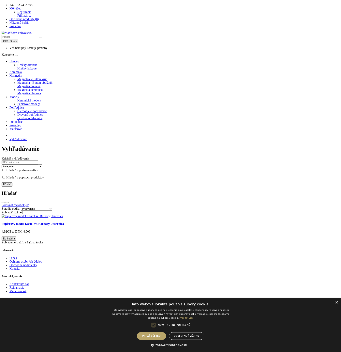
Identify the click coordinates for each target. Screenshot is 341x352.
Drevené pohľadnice (30, 114)
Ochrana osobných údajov (25, 261)
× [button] (336, 302)
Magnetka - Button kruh (32, 79)
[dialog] (170, 325)
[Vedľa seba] (7, 202)
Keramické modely (29, 100)
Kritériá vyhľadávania (15, 158)
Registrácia (24, 12)
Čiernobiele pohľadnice (32, 111)
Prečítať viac (186, 317)
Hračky (14, 61)
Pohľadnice (16, 107)
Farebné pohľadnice (29, 118)
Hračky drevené (27, 65)
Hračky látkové (27, 68)
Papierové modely (28, 104)
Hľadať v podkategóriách (22, 170)
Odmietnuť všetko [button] (186, 336)
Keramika (15, 72)
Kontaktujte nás (19, 284)
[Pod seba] (3, 202)
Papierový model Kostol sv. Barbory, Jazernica (33, 223)
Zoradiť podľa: (11, 208)
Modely (14, 97)
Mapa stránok (17, 291)
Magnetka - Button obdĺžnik (34, 82)
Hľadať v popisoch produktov (25, 177)
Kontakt (14, 268)
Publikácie (15, 121)
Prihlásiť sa (24, 15)
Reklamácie (16, 287)
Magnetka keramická (30, 89)
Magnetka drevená (28, 86)
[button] (170, 345)
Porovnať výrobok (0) (15, 205)
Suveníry (15, 125)
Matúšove (15, 128)
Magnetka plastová (29, 93)
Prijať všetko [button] (151, 336)
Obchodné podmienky (23, 265)
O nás (13, 258)
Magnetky (15, 75)
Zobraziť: (7, 212)
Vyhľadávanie (18, 139)
